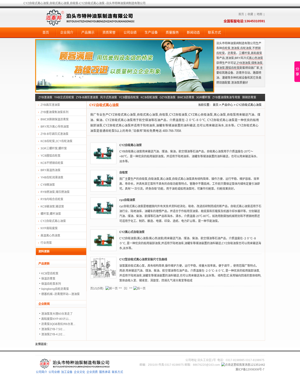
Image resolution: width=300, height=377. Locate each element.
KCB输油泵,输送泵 (52, 206)
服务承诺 (104, 372)
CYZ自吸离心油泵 (130, 145)
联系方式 (214, 32)
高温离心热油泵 (50, 235)
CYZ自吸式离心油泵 (249, 105)
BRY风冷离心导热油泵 (55, 126)
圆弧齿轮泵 (232, 68)
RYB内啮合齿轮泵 (52, 199)
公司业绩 (130, 32)
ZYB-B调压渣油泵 (87, 97)
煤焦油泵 (256, 63)
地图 (259, 14)
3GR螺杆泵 (203, 97)
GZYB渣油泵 (168, 97)
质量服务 (172, 32)
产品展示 (87, 32)
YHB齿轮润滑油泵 (52, 177)
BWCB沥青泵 (185, 97)
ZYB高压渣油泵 (50, 105)
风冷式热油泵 (108, 97)
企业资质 (92, 372)
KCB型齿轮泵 (49, 273)
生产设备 (151, 32)
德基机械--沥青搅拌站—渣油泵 (60, 294)
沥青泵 (232, 53)
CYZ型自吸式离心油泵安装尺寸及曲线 (143, 259)
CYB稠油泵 (48, 184)
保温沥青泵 (48, 278)
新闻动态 (193, 32)
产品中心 (227, 105)
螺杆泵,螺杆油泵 (51, 213)
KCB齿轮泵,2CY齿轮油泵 (56, 141)
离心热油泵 (256, 58)
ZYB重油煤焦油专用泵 (226, 97)
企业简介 (66, 32)
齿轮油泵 (245, 48)
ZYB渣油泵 (244, 63)
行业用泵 (46, 242)
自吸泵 (123, 172)
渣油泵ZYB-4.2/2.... (53, 334)
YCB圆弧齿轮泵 (129, 97)
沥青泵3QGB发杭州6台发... (58, 324)
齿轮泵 (226, 48)
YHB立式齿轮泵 (64, 97)
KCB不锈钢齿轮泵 (52, 163)
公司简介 (41, 372)
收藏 (250, 14)
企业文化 (79, 372)
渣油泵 (235, 48)
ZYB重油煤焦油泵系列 (54, 112)
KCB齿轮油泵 (149, 97)
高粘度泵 (256, 53)
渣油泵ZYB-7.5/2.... (53, 329)
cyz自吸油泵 (127, 200)
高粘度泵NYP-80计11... (56, 319)
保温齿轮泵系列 (51, 283)
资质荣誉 (109, 32)
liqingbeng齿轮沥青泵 (55, 289)
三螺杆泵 (244, 53)
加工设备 (66, 372)
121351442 (257, 364)
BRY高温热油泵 (50, 170)
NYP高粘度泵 (49, 228)
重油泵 (220, 68)
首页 (241, 14)
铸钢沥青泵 (249, 97)
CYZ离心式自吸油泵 (132, 232)
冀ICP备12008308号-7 (250, 369)
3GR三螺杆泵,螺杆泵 (54, 148)
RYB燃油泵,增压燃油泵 (55, 192)
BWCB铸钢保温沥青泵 (55, 119)
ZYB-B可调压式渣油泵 (54, 134)
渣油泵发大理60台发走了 (57, 313)
